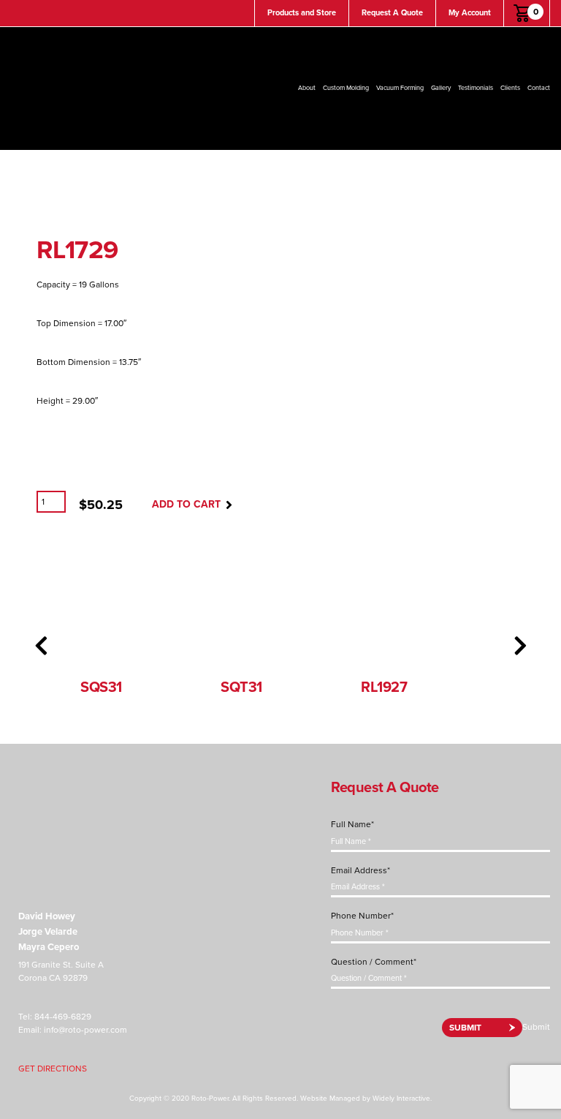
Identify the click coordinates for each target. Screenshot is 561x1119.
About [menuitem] (307, 88)
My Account (470, 13)
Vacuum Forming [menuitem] (400, 88)
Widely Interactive (401, 1098)
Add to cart (186, 504)
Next (520, 646)
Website (313, 1098)
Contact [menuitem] (538, 88)
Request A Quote (392, 13)
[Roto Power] (69, 816)
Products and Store (301, 13)
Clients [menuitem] (510, 88)
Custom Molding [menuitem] (346, 88)
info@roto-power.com (85, 1030)
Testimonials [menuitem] (475, 88)
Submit (465, 1027)
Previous (40, 646)
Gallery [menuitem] (441, 88)
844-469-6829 (62, 1016)
